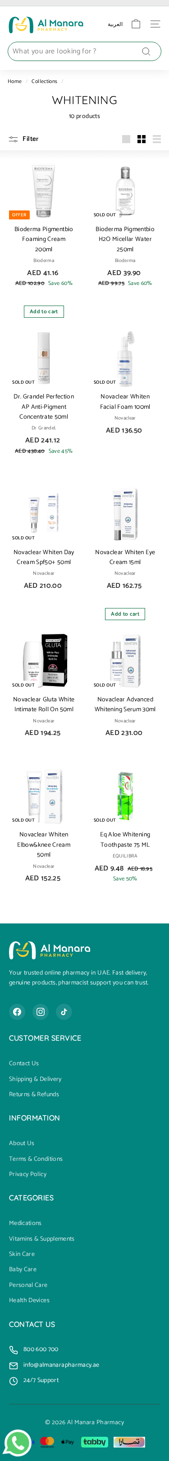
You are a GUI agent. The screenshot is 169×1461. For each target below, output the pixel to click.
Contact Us (24, 1064)
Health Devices (29, 1301)
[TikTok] (64, 1012)
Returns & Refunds (34, 1095)
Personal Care (28, 1285)
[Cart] (135, 24)
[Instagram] (40, 1012)
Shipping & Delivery (35, 1080)
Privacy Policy (27, 1175)
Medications (25, 1224)
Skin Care (22, 1255)
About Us (22, 1144)
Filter (30, 138)
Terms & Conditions (36, 1159)
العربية (115, 24)
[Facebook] (17, 1012)
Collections (44, 81)
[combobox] (84, 51)
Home (15, 81)
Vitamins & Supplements (42, 1239)
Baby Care (23, 1270)
